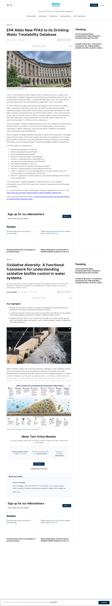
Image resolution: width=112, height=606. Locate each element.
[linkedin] (36, 46)
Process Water (31, 16)
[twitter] (39, 46)
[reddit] (42, 46)
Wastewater (43, 16)
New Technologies (80, 16)
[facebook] (33, 46)
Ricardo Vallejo (56, 328)
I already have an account (38, 468)
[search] (11, 5)
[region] (56, 602)
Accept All (104, 602)
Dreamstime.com (64, 328)
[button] (8, 5)
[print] (70, 46)
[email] (45, 46)
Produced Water (65, 16)
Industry (9, 25)
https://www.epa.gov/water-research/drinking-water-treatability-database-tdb (34, 193)
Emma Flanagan (12, 292)
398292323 (48, 328)
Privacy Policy (53, 602)
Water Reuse (54, 16)
